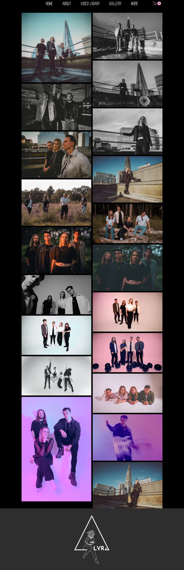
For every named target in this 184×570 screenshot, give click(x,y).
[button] (157, 3)
